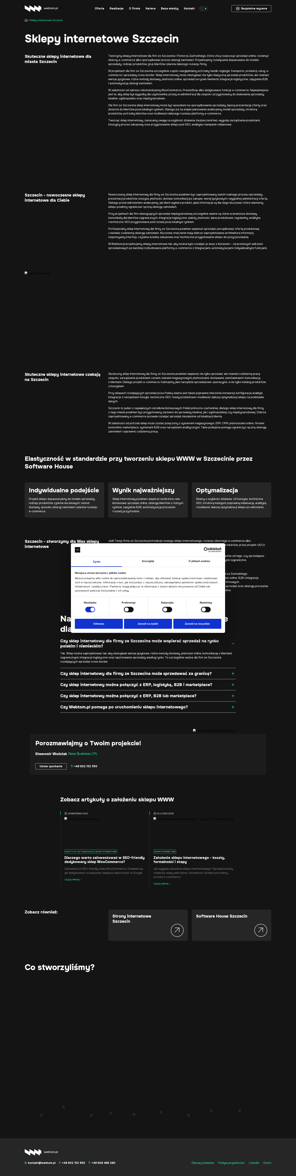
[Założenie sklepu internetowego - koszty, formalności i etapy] (192, 832)
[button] (99, 9)
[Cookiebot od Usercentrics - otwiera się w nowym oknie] (206, 549)
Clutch (267, 1163)
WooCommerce (171, 90)
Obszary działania (203, 1163)
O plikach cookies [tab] (199, 561)
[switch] (129, 609)
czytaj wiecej (72, 879)
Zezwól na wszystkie (197, 623)
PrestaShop (190, 90)
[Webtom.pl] (41, 8)
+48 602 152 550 (84, 766)
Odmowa (98, 623)
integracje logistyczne (172, 218)
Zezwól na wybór (148, 623)
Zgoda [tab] (97, 561)
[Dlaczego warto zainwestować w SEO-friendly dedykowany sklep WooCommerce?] (103, 832)
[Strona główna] (27, 20)
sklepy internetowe (135, 56)
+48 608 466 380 (101, 1163)
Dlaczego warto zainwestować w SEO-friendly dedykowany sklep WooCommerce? (104, 860)
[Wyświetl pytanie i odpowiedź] (233, 643)
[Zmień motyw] (203, 8)
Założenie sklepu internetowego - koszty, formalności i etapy (189, 860)
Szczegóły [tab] (148, 561)
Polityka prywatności (231, 1163)
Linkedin (254, 1163)
